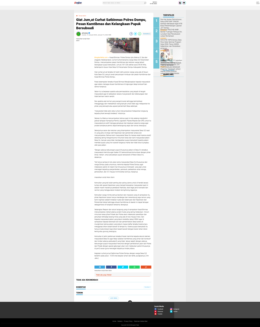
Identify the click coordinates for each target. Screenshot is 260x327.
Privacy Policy (128, 321)
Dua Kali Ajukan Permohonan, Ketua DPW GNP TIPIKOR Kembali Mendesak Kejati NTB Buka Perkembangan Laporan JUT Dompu (171, 23)
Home (114, 321)
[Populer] (184, 2)
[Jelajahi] (257, 3)
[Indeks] (180, 2)
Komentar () (146, 33)
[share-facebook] (131, 33)
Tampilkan (147, 287)
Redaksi (120, 321)
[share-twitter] (135, 33)
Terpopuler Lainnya (168, 70)
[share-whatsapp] (139, 33)
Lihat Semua (113, 298)
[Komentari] (146, 267)
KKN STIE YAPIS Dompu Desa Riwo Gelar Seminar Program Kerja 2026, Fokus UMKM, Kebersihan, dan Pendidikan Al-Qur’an (170, 44)
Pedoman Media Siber (141, 321)
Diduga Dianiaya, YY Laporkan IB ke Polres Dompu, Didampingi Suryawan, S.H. (171, 62)
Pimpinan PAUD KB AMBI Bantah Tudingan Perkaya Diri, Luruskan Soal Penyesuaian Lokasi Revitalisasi (171, 33)
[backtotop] (130, 302)
